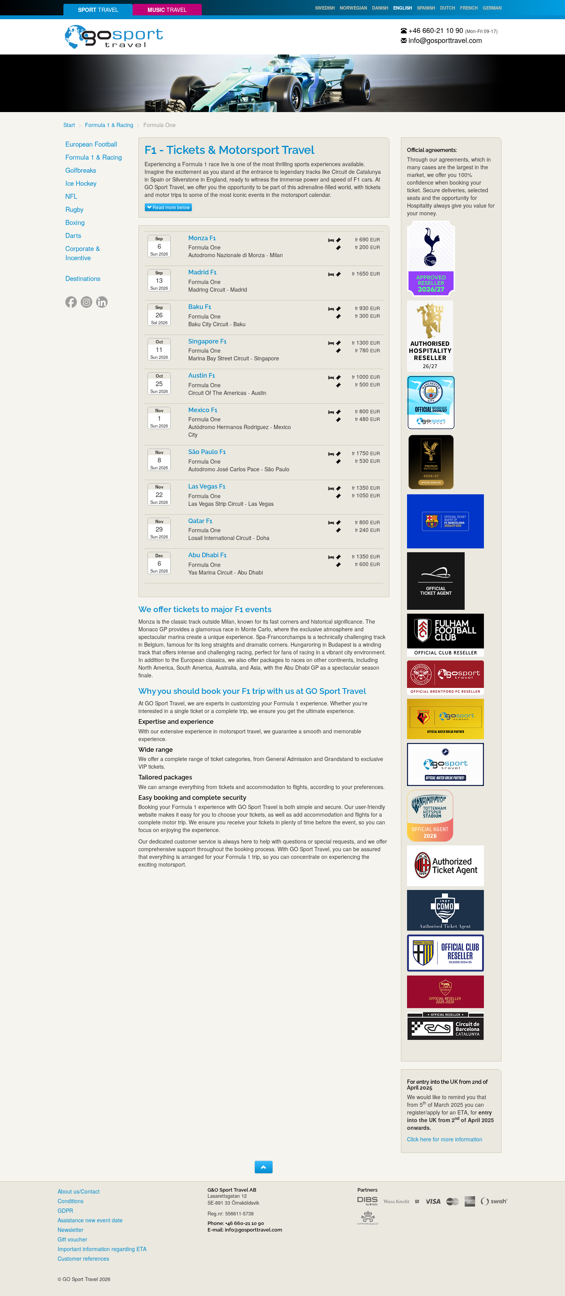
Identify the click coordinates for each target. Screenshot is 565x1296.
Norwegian (353, 8)
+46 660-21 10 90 (435, 30)
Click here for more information (444, 1139)
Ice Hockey (80, 183)
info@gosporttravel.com (444, 40)
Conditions (70, 1201)
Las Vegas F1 (207, 486)
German (492, 8)
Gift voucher (72, 1239)
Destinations (82, 278)
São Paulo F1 (207, 452)
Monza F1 (202, 238)
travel (98, 9)
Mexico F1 (203, 410)
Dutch (447, 8)
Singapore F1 (207, 341)
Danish (380, 8)
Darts (73, 235)
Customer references (83, 1258)
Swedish (325, 8)
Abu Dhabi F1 (207, 555)
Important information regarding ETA (102, 1249)
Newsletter (70, 1229)
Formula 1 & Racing (109, 125)
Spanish (426, 8)
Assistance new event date (90, 1220)
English (402, 8)
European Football (91, 144)
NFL (71, 196)
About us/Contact (79, 1191)
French (469, 8)
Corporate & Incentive (82, 253)
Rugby (74, 209)
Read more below (170, 207)
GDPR (65, 1210)
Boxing (75, 222)
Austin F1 (201, 375)
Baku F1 (199, 306)
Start (69, 125)
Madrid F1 (202, 272)
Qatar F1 (200, 521)
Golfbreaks (80, 170)
